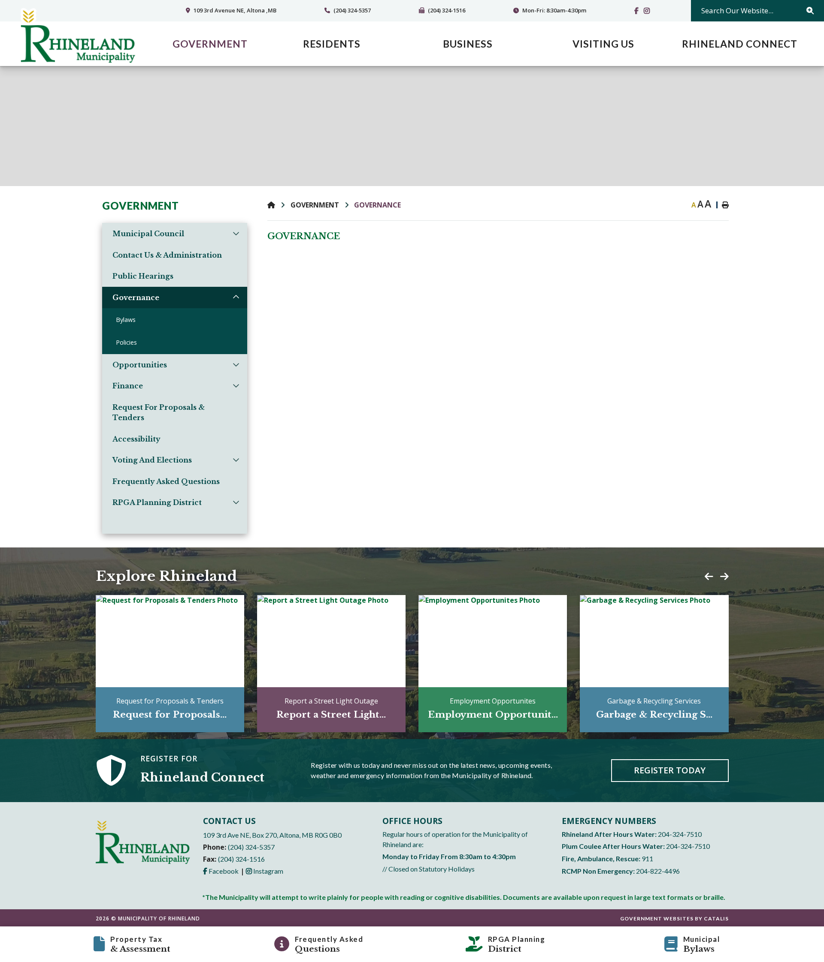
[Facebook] (638, 10)
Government (315, 205)
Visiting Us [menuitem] (603, 44)
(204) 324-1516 (241, 859)
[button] (235, 233)
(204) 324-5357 (251, 847)
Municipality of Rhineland (77, 37)
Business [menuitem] (468, 44)
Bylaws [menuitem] (126, 320)
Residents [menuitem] (331, 44)
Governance (377, 205)
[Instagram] (648, 10)
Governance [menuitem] (135, 297)
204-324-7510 (680, 834)
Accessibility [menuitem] (136, 439)
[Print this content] (721, 205)
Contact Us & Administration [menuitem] (167, 255)
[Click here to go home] (279, 205)
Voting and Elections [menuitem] (152, 460)
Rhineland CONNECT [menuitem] (739, 44)
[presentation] (709, 576)
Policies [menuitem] (126, 342)
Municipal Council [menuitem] (148, 233)
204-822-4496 (658, 871)
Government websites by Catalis (674, 918)
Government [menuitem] (210, 44)
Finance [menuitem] (127, 386)
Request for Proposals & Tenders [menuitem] (158, 412)
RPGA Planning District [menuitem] (157, 502)
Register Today (670, 770)
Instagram (264, 871)
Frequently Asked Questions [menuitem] (166, 481)
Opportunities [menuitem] (139, 365)
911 (647, 858)
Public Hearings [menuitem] (142, 276)
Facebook (221, 871)
